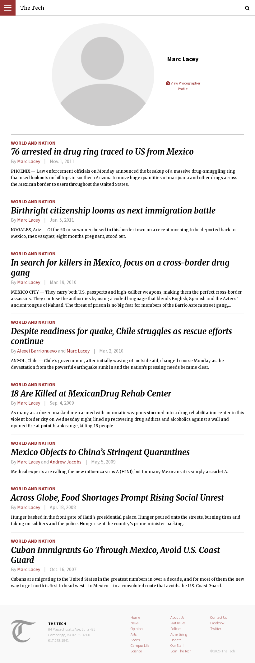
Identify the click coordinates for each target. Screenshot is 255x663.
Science (136, 651)
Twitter (215, 628)
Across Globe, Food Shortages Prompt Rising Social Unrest (117, 498)
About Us (177, 617)
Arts (134, 634)
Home (135, 617)
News (134, 623)
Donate (175, 639)
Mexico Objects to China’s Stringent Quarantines (100, 452)
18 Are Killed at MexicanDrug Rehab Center (91, 394)
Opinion (137, 628)
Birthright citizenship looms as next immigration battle (113, 211)
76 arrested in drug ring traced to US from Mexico (102, 152)
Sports (135, 639)
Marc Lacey (28, 161)
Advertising (178, 634)
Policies (175, 628)
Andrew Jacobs (65, 462)
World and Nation (33, 143)
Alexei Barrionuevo (37, 351)
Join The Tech (181, 651)
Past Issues (177, 623)
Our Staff (177, 645)
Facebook (217, 623)
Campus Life (140, 645)
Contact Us (218, 617)
